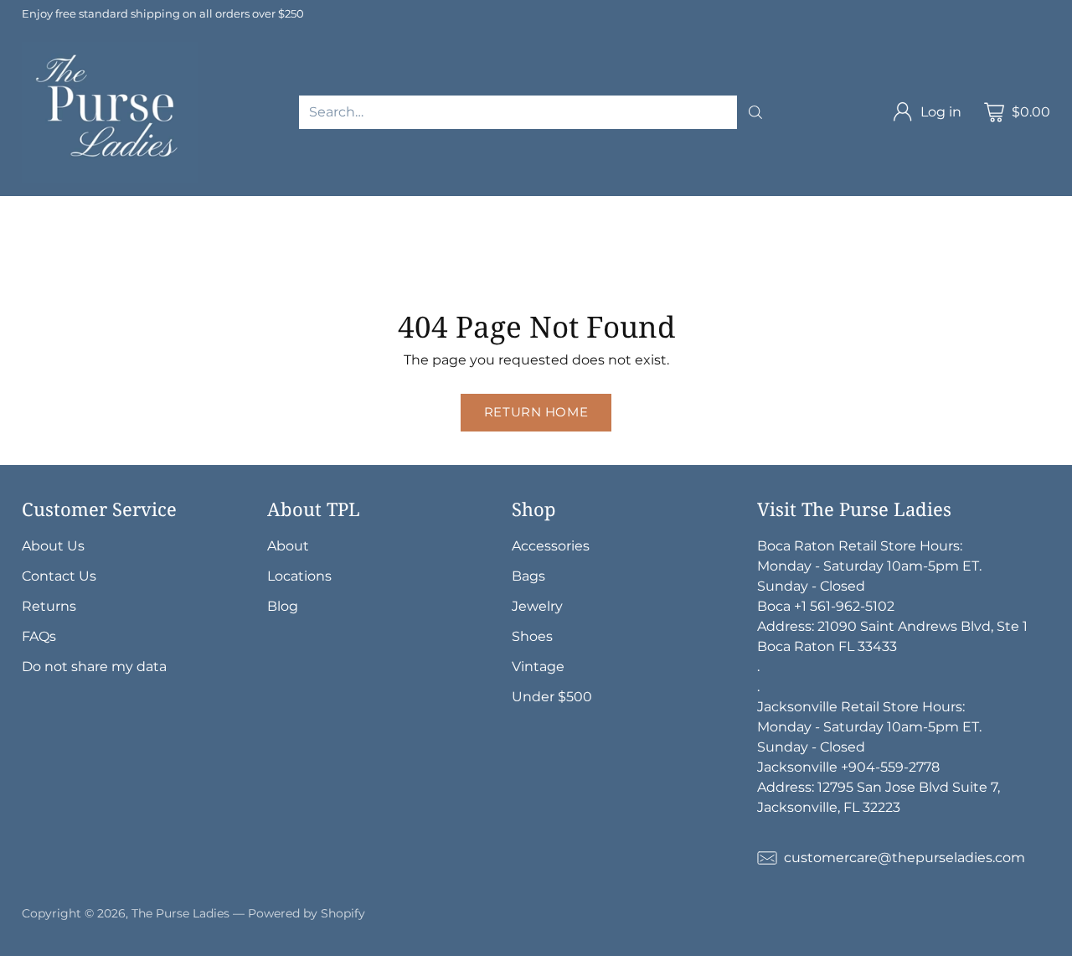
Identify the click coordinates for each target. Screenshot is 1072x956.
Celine (801, 206)
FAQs (39, 636)
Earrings (550, 246)
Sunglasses (783, 226)
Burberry (29, 226)
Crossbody (403, 226)
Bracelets (471, 246)
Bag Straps (90, 246)
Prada (571, 206)
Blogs (285, 266)
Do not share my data (94, 666)
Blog (282, 606)
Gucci (466, 206)
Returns (49, 606)
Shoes (756, 246)
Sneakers (83, 266)
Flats (16, 266)
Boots (153, 266)
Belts (17, 246)
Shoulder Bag (302, 226)
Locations (299, 576)
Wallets (700, 226)
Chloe (99, 226)
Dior (519, 206)
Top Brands (139, 206)
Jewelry (306, 246)
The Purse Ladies (180, 913)
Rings (617, 246)
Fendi (740, 206)
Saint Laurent (656, 206)
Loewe (160, 226)
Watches (686, 246)
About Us (53, 546)
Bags (219, 226)
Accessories (617, 226)
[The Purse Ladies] (110, 112)
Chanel (294, 206)
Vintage (219, 266)
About (288, 546)
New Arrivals (41, 206)
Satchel (533, 226)
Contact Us (59, 576)
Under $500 (552, 697)
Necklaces (386, 246)
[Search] (755, 112)
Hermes (223, 206)
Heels (816, 246)
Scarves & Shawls (203, 246)
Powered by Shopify (306, 913)
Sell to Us (355, 266)
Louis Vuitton (382, 206)
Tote (472, 226)
